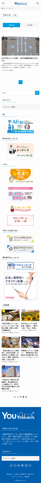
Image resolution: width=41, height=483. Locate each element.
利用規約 (27, 476)
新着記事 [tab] (11, 25)
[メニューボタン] (3, 3)
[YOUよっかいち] (20, 3)
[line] (23, 397)
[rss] (26, 397)
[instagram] (20, 397)
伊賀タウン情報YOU (20, 474)
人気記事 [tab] (29, 25)
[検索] (29, 465)
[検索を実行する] (37, 93)
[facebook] (15, 397)
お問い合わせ (30, 474)
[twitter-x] (18, 397)
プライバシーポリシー (17, 476)
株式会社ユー (10, 474)
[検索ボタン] (37, 3)
